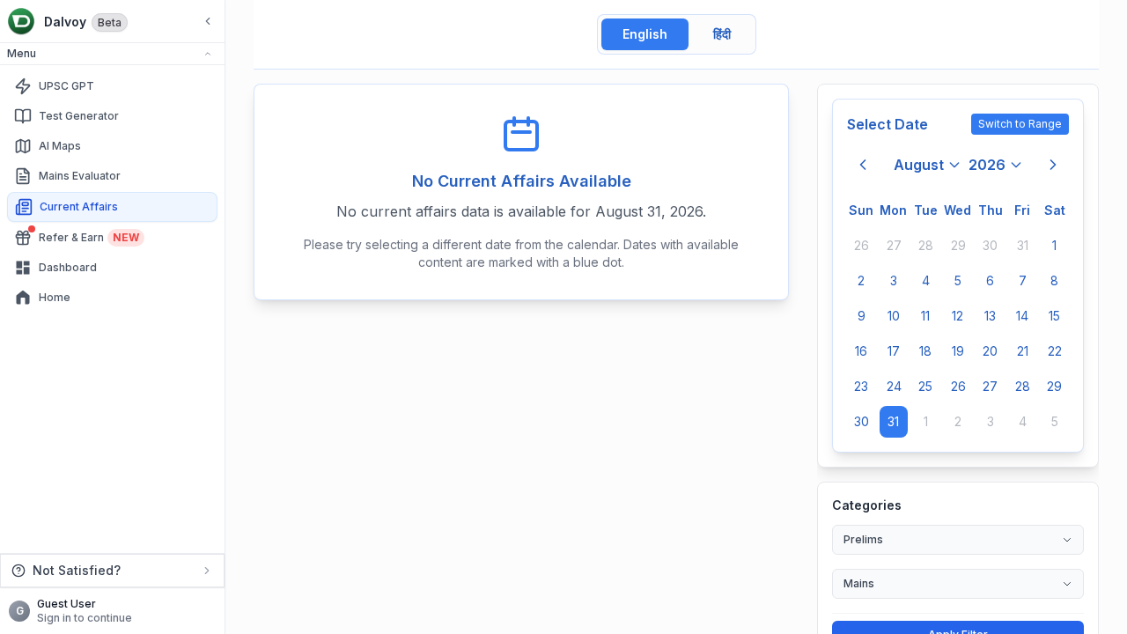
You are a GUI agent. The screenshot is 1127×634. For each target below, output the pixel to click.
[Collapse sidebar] (207, 21)
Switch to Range (1020, 123)
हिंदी (722, 33)
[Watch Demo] (205, 86)
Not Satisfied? (77, 570)
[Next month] (1053, 165)
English (644, 33)
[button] (112, 54)
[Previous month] (863, 165)
